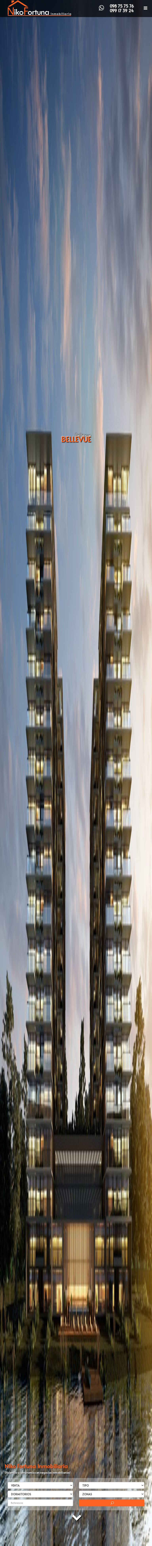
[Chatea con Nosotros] (101, 7)
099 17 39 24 (122, 10)
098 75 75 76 (122, 6)
